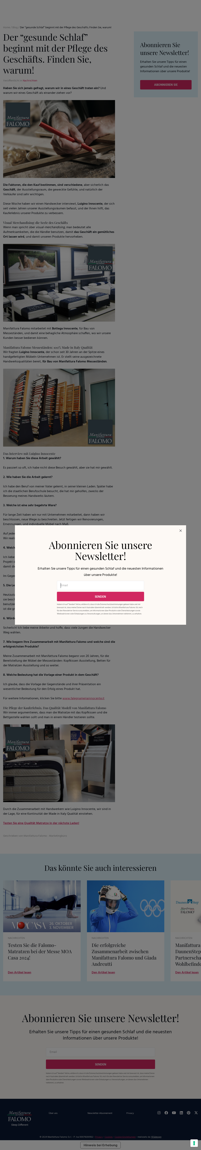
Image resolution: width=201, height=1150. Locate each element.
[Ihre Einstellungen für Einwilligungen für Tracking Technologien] (194, 1143)
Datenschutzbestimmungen (111, 604)
